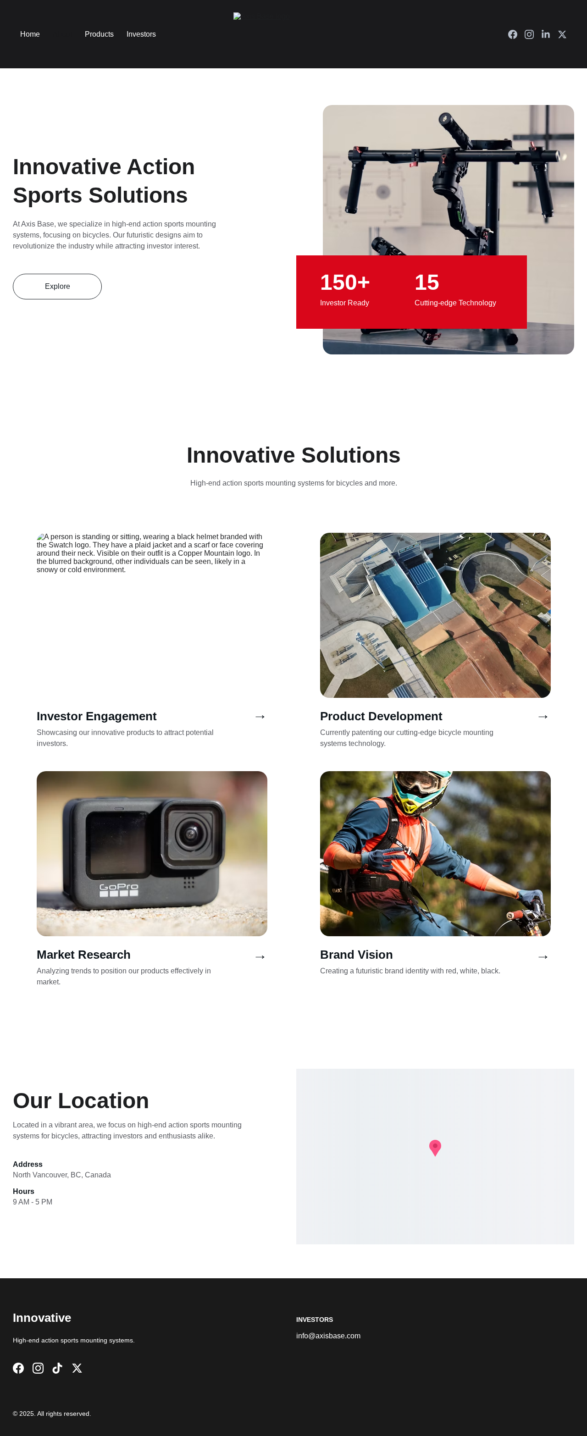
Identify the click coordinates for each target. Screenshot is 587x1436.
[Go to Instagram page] (533, 34)
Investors (141, 34)
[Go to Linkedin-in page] (549, 34)
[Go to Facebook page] (516, 34)
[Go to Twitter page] (562, 34)
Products (99, 34)
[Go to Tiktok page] (57, 1368)
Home (30, 34)
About (62, 34)
